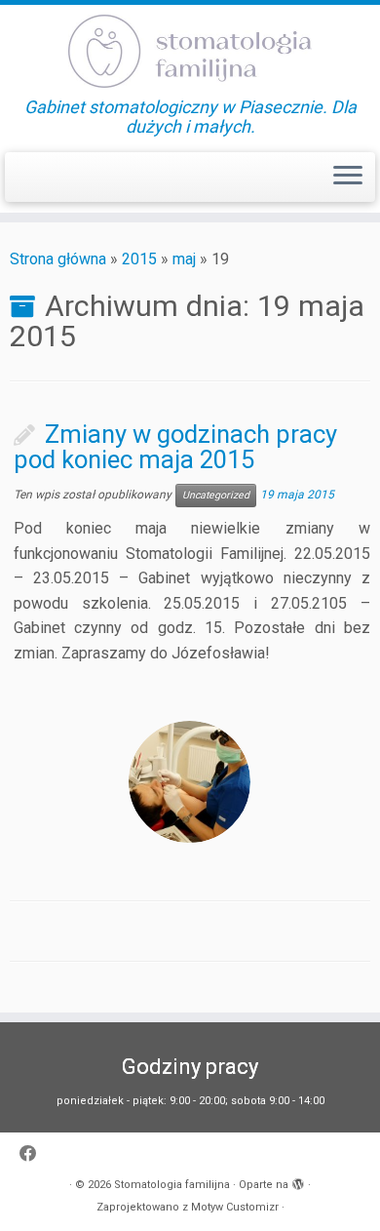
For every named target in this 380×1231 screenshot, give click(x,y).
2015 (139, 259)
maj (184, 259)
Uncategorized (215, 495)
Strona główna (58, 259)
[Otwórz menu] (347, 177)
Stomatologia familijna (172, 1184)
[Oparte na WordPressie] (298, 1181)
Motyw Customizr (235, 1207)
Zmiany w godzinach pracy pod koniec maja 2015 (175, 446)
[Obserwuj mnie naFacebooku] (33, 1154)
